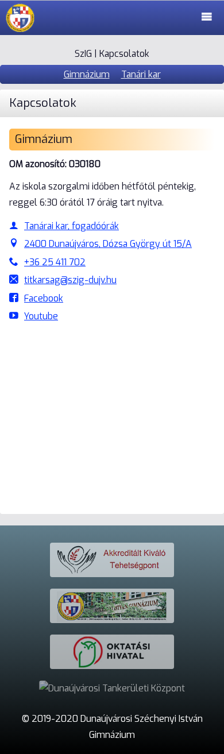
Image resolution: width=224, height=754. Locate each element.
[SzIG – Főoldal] (20, 18)
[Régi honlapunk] (112, 606)
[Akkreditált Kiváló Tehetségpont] (112, 560)
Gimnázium (87, 74)
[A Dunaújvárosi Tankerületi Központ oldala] (112, 688)
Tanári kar (141, 74)
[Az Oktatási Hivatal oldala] (112, 652)
